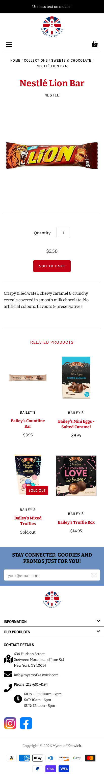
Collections (36, 60)
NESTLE (52, 95)
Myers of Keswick (67, 746)
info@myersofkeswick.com (36, 675)
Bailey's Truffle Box (76, 522)
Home (15, 60)
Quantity (42, 233)
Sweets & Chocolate (71, 60)
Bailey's (28, 412)
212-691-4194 (37, 684)
